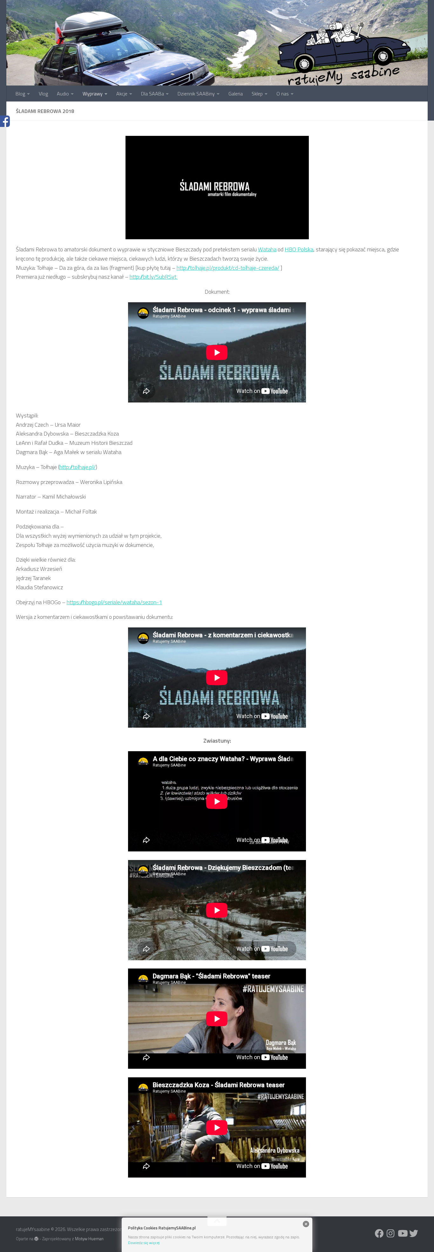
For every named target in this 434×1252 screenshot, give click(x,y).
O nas (282, 93)
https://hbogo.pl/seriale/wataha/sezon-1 (114, 602)
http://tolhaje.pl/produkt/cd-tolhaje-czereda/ (228, 267)
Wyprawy (93, 93)
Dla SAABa (152, 93)
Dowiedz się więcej (143, 1243)
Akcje (121, 93)
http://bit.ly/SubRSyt (154, 276)
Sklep (257, 93)
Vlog (43, 93)
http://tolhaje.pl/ (77, 467)
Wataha (267, 249)
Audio (63, 93)
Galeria (235, 93)
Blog (20, 93)
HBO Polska (299, 249)
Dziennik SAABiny (196, 93)
